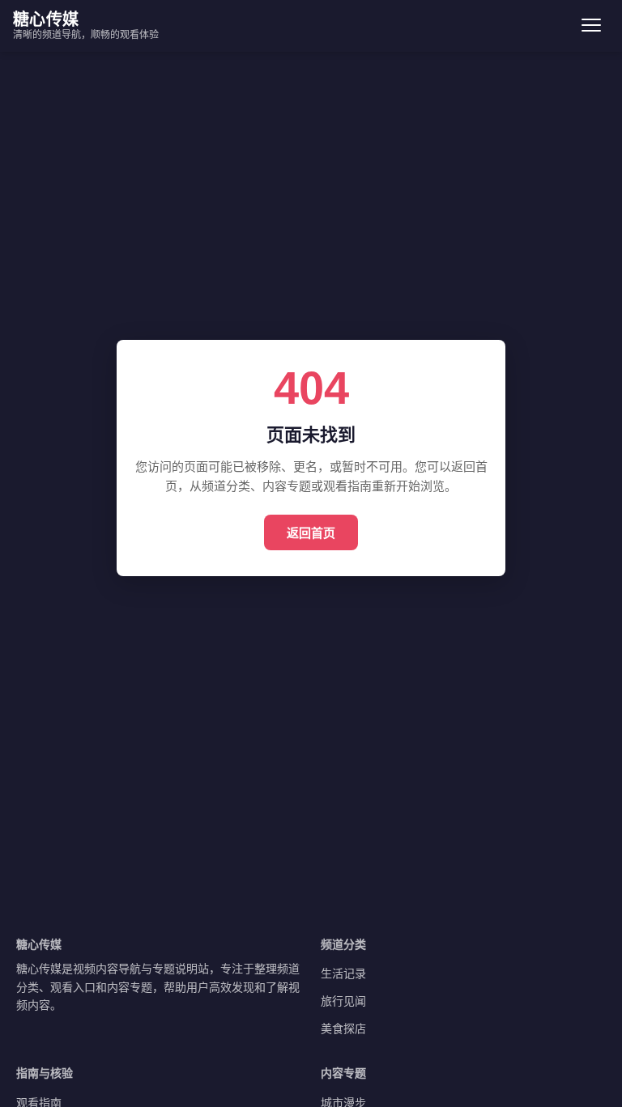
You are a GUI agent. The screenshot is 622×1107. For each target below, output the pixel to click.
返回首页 (311, 532)
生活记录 (343, 973)
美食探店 (343, 1028)
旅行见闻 (343, 1000)
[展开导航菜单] (591, 25)
